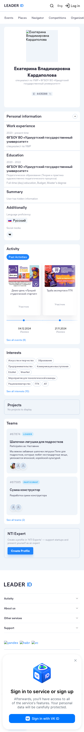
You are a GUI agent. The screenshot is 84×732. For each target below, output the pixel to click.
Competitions (57, 18)
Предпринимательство (20, 366)
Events (8, 18)
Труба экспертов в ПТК (60, 290)
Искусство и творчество (21, 360)
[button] (42, 598)
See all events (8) (16, 339)
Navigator (38, 18)
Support (9, 628)
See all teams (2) (16, 519)
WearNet (25, 372)
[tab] (42, 598)
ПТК (37, 383)
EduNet (12, 372)
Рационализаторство (19, 383)
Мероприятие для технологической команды (31, 378)
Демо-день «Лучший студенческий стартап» (23, 292)
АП (45, 383)
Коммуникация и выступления (53, 366)
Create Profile (20, 551)
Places (22, 18)
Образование (45, 360)
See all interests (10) (18, 391)
